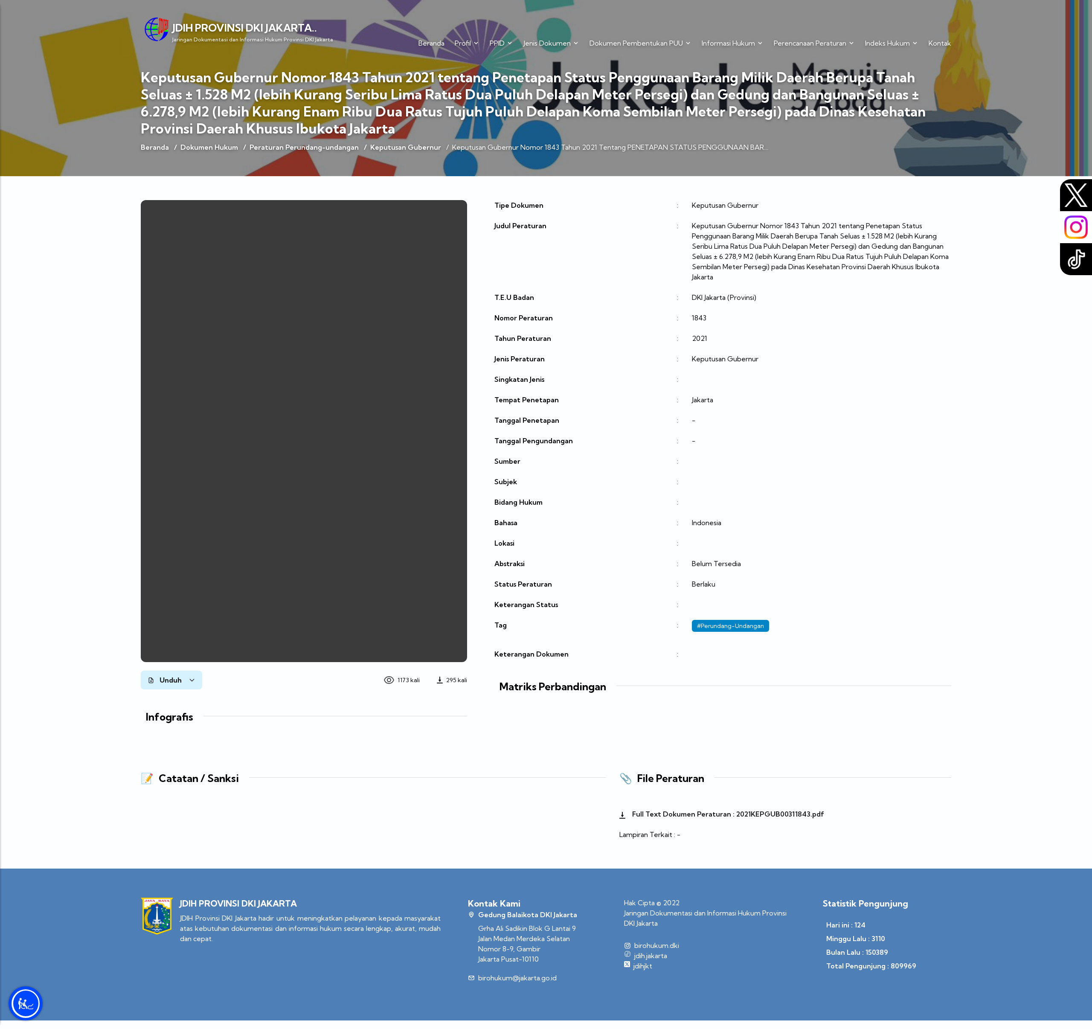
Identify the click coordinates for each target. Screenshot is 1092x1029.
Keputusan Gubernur (405, 147)
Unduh (171, 680)
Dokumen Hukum (209, 147)
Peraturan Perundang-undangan (304, 147)
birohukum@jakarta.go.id (517, 978)
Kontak (940, 43)
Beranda (431, 43)
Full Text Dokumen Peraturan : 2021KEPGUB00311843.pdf (727, 814)
